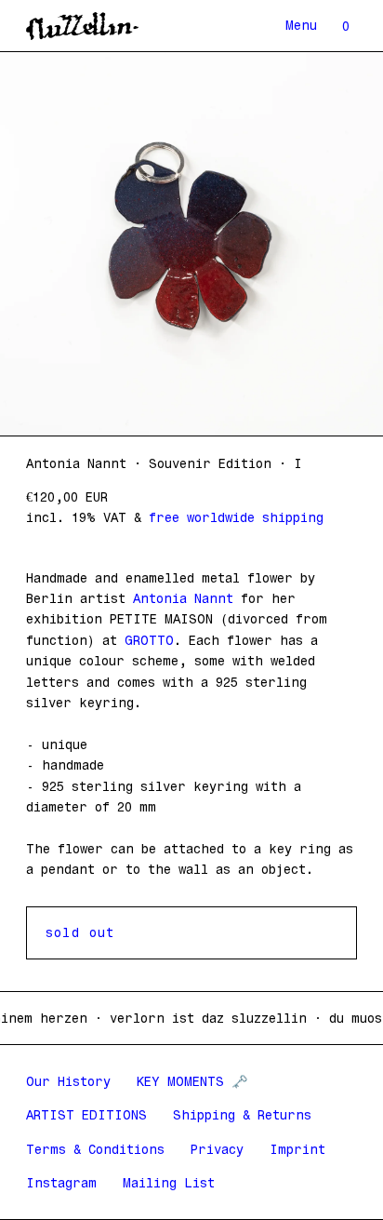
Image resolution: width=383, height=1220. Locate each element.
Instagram (61, 1182)
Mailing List (169, 1182)
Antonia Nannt (183, 598)
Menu (301, 25)
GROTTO (149, 640)
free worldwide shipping (232, 517)
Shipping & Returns (242, 1114)
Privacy (217, 1149)
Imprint (297, 1149)
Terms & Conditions (95, 1149)
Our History (68, 1081)
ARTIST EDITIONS (86, 1114)
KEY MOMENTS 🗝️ (192, 1081)
